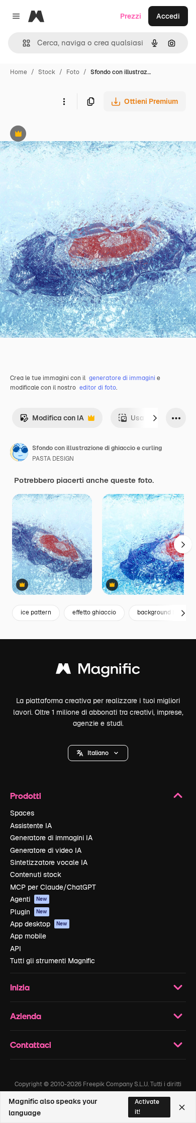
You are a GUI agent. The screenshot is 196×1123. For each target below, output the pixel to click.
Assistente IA (31, 825)
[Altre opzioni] (64, 101)
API (15, 948)
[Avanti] (155, 418)
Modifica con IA (52, 420)
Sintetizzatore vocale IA (48, 862)
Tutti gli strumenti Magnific (52, 960)
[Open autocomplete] (22, 43)
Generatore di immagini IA (51, 837)
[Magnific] (98, 671)
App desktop (38, 923)
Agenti (28, 899)
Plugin (28, 911)
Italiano (98, 753)
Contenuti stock (35, 874)
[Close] (181, 1107)
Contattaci (30, 1044)
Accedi (168, 16)
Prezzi (130, 16)
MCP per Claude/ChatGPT (53, 887)
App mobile (28, 936)
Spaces (22, 813)
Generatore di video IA (45, 850)
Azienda (25, 1016)
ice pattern (36, 612)
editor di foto (97, 388)
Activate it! (147, 1106)
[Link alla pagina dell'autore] (19, 453)
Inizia (20, 987)
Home (18, 72)
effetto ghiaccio (94, 612)
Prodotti (25, 795)
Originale (66, 135)
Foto (72, 72)
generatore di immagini (122, 378)
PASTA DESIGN (53, 459)
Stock (46, 72)
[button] (98, 753)
